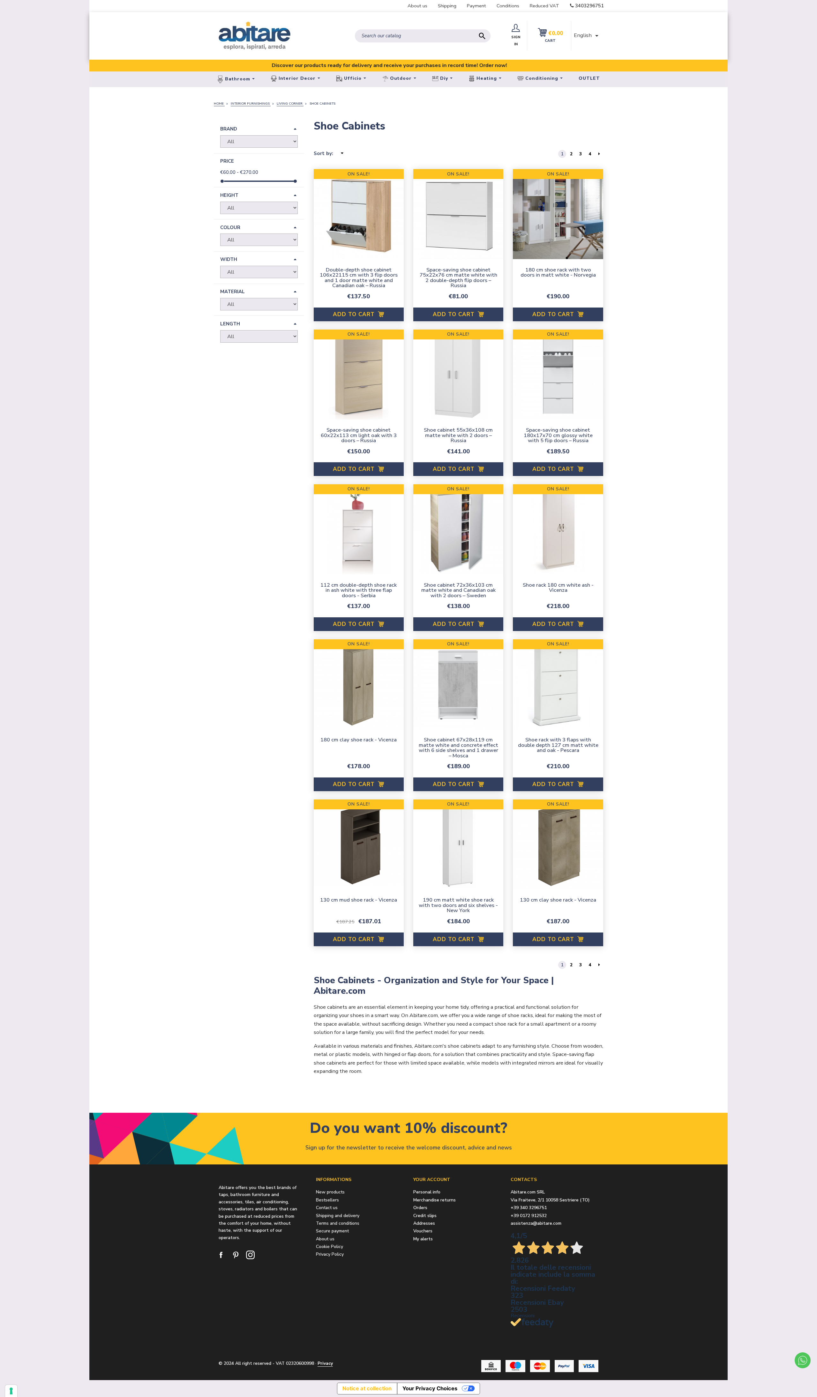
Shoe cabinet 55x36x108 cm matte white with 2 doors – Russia (458, 435)
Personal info (426, 1192)
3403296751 (589, 6)
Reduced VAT (544, 6)
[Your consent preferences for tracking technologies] (11, 1391)
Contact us (327, 1208)
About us (417, 6)
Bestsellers (327, 1200)
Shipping (447, 6)
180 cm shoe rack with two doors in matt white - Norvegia (558, 272)
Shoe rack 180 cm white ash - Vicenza (558, 587)
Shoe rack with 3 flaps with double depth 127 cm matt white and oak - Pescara (558, 745)
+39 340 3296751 (529, 1208)
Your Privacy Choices (429, 1388)
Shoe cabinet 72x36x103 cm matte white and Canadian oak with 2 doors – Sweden (458, 590)
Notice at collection (367, 1388)
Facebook (221, 1255)
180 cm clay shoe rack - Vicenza (358, 739)
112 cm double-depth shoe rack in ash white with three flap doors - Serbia (358, 590)
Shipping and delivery (337, 1216)
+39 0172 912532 (529, 1216)
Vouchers (422, 1231)
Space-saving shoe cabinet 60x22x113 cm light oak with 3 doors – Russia (359, 435)
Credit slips (425, 1216)
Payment (476, 6)
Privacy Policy (330, 1254)
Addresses (424, 1223)
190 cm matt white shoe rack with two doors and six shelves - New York (458, 905)
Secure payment (332, 1231)
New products (330, 1192)
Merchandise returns (434, 1200)
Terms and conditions (337, 1223)
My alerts (423, 1239)
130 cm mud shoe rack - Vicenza (358, 899)
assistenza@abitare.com (536, 1223)
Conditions (508, 6)
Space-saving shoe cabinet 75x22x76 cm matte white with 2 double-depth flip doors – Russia (458, 277)
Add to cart (355, 314)
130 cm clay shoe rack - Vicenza (558, 899)
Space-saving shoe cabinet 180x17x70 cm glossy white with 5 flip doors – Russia (558, 435)
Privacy (325, 1363)
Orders (420, 1208)
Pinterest (236, 1255)
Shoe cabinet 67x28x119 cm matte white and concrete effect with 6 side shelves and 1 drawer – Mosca (458, 747)
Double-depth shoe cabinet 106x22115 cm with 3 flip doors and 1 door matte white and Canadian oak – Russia (359, 277)
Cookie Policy (329, 1247)
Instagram (251, 1255)
